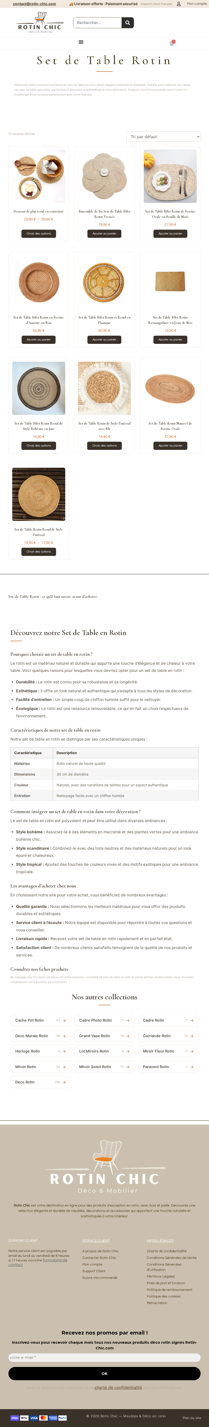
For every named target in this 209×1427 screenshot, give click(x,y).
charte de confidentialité (118, 1387)
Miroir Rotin (37, 1067)
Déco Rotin (37, 1082)
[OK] (128, 22)
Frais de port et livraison (166, 1283)
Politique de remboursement (169, 1290)
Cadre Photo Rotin (101, 1020)
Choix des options (39, 233)
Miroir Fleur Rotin (165, 1051)
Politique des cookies (164, 1296)
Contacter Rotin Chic (99, 1258)
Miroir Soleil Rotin (101, 1067)
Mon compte (92, 1264)
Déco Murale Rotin (37, 1036)
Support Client (94, 1271)
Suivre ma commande (99, 1278)
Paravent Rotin (165, 1067)
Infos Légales (160, 1241)
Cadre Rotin (165, 1020)
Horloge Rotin (37, 1051)
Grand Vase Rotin (101, 1036)
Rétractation (157, 1303)
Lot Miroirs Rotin (101, 1051)
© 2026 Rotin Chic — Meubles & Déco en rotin (126, 1416)
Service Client (96, 1241)
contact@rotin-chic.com (34, 4)
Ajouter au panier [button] (104, 233)
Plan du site (192, 1418)
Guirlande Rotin (165, 1036)
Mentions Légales (161, 1276)
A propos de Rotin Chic (100, 1251)
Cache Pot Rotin (37, 1020)
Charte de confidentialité (167, 1251)
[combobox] (96, 22)
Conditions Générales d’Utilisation (164, 1267)
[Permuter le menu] (81, 41)
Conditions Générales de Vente (172, 1258)
